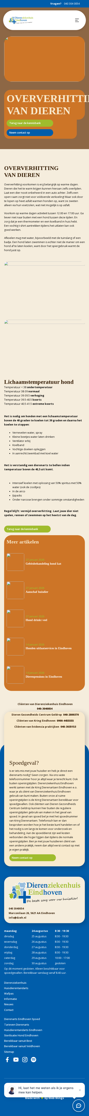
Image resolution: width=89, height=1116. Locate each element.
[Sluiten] (80, 1090)
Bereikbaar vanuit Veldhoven (22, 1046)
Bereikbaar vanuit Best (18, 1041)
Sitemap (9, 1052)
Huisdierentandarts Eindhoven (23, 1030)
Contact (8, 1010)
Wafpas (9, 993)
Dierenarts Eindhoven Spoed (22, 1019)
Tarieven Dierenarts (16, 1024)
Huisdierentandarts (16, 988)
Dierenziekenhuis (15, 983)
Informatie (10, 999)
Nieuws (8, 1004)
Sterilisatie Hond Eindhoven (21, 1035)
